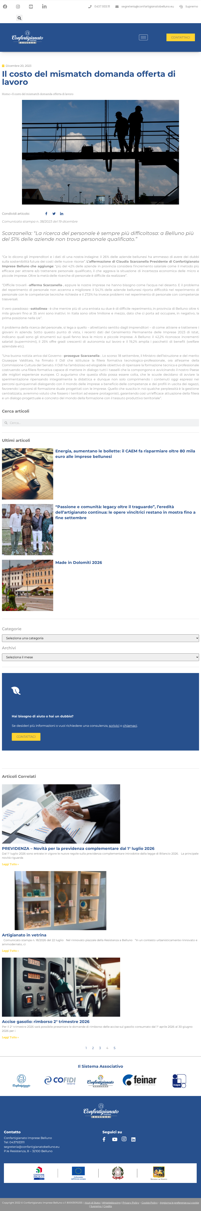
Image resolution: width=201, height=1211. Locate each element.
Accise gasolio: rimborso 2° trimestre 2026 (46, 1021)
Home (6, 94)
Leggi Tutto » (10, 864)
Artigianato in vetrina (24, 935)
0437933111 (17, 1142)
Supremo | (96, 1206)
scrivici (114, 726)
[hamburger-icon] (143, 37)
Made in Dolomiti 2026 (78, 562)
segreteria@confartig (19, 1147)
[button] (19, 18)
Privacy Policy (130, 1202)
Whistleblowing (111, 1202)
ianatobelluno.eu (47, 1147)
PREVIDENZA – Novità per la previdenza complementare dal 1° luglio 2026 (78, 848)
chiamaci (130, 726)
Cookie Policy (150, 1202)
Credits (107, 1206)
